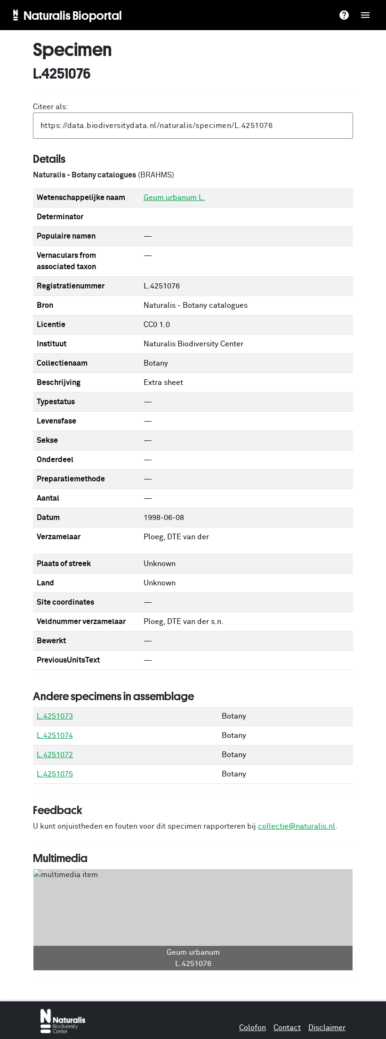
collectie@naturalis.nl (296, 826)
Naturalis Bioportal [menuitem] (73, 15)
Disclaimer (327, 1027)
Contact (287, 1027)
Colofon (252, 1027)
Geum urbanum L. (174, 197)
